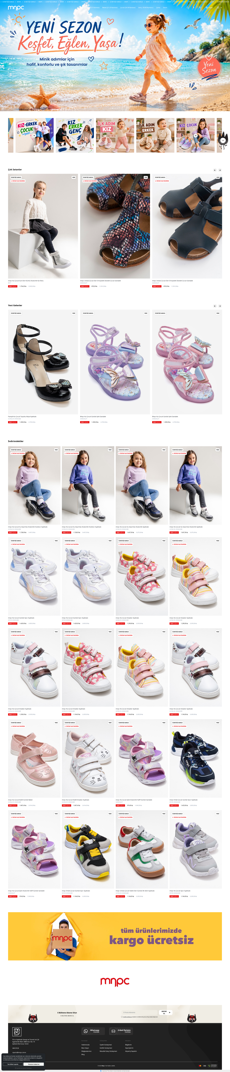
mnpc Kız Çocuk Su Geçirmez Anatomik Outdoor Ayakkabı (27, 527)
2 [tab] (112, 108)
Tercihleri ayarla (12, 1064)
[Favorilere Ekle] (75, 275)
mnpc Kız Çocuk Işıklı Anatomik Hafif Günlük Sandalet (134, 800)
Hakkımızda (85, 1045)
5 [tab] (117, 108)
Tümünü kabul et (33, 1064)
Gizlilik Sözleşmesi (106, 1048)
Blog (83, 1054)
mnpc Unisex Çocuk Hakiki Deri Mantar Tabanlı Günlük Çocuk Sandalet (32, 280)
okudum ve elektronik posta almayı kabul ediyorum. (140, 1017)
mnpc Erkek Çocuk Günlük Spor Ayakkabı (184, 800)
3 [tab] (114, 108)
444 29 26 (15, 1048)
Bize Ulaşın (85, 1048)
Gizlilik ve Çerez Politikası (24, 1068)
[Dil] (194, 7)
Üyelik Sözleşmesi (106, 1045)
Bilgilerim (128, 1045)
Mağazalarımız (86, 1051)
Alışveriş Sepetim (131, 1051)
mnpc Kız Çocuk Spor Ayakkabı (180, 891)
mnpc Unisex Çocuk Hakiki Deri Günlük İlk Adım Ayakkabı (135, 891)
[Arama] (187, 7)
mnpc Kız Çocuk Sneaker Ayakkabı (127, 618)
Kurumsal (84, 1041)
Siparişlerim (129, 1048)
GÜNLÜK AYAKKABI (14, 529)
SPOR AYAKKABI (13, 620)
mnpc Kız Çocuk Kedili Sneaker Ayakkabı (75, 800)
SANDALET (11, 283)
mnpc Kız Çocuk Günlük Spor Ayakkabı (21, 618)
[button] (165, 1012)
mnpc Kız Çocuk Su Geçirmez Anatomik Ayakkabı (132, 527)
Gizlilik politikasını (127, 1017)
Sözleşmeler (103, 1041)
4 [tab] (115, 108)
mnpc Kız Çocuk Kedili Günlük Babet (20, 800)
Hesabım (128, 1041)
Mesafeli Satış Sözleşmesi (108, 1051)
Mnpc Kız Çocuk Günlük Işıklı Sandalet (21, 416)
